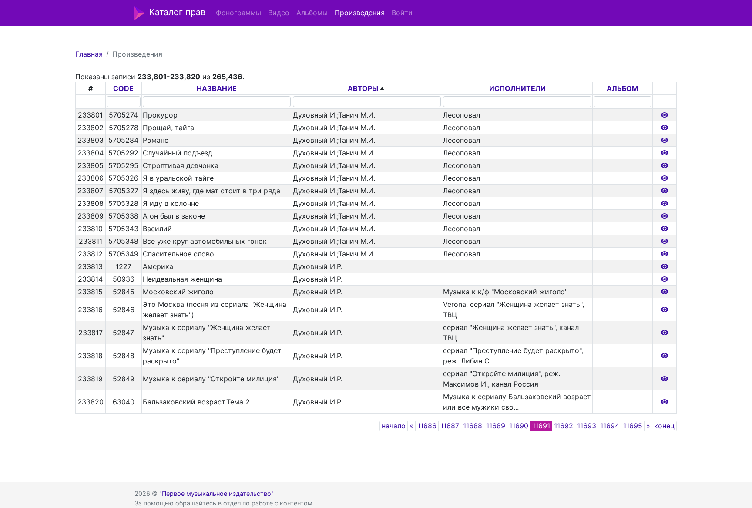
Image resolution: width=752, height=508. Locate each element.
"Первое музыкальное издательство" (216, 493)
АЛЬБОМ (622, 88)
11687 (449, 425)
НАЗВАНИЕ (217, 88)
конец (664, 425)
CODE (123, 88)
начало (394, 425)
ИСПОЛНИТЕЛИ (517, 88)
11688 (472, 425)
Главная (89, 54)
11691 (541, 425)
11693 (586, 425)
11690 (518, 425)
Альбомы (312, 12)
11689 (495, 425)
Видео (278, 12)
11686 (426, 425)
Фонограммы (238, 12)
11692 (563, 425)
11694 (609, 425)
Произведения (360, 12)
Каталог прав (177, 12)
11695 (632, 425)
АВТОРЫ (363, 88)
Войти (402, 12)
